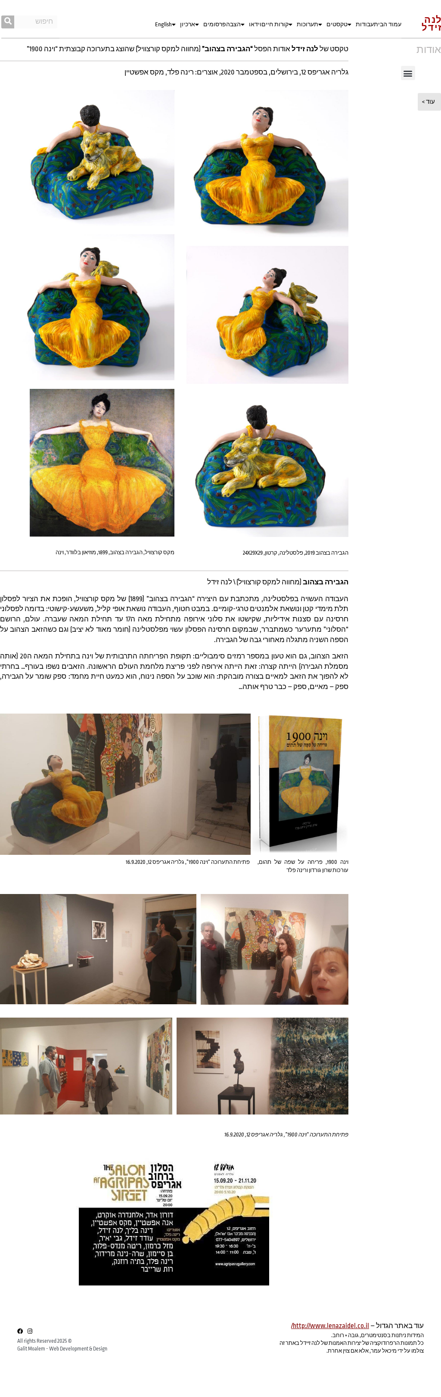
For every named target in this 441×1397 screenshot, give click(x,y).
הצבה (233, 24)
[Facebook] (20, 1331)
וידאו (255, 24)
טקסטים (337, 24)
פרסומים (214, 24)
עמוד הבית (387, 24)
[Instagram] (30, 1331)
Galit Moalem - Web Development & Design (62, 1349)
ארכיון (187, 24)
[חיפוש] (7, 22)
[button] (408, 73)
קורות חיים (275, 24)
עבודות (365, 24)
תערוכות (307, 24)
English (163, 24)
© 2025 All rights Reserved (44, 1341)
